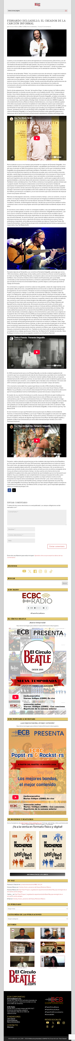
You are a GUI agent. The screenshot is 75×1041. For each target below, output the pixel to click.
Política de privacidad (34, 1038)
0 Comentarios (46, 26)
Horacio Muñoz (14, 26)
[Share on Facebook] (9, 491)
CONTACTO (45, 1038)
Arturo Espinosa (12, 1020)
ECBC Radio (11, 1007)
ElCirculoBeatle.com (14, 999)
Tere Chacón (11, 1018)
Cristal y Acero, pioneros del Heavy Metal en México (35, 887)
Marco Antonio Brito (13, 1022)
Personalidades (32, 26)
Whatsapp (10, 1027)
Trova (39, 26)
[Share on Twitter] (14, 491)
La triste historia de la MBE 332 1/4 (31, 884)
